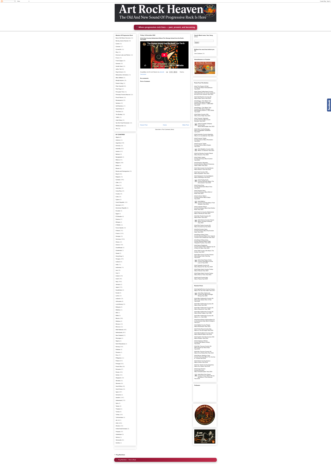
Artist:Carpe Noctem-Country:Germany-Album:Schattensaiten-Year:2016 (203, 370)
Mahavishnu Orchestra (122, 75)
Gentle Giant (119, 66)
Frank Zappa (119, 60)
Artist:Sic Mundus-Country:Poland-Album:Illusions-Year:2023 (203, 154)
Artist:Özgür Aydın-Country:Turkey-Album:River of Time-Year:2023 (203, 274)
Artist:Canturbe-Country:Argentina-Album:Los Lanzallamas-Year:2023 (203, 135)
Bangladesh (119, 157)
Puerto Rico (119, 366)
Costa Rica (119, 191)
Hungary (118, 259)
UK (116, 420)
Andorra (118, 140)
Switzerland (143, 74)
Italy (117, 281)
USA (117, 423)
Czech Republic (120, 202)
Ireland (117, 276)
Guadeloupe (119, 247)
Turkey (117, 414)
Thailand (118, 409)
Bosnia (117, 168)
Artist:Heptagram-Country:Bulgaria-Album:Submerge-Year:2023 (204, 176)
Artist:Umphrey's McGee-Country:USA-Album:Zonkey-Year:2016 (202, 342)
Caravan (118, 46)
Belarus (118, 159)
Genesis (118, 63)
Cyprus (118, 199)
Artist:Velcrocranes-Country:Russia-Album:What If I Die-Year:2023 (204, 168)
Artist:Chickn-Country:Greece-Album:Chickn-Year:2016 (202, 361)
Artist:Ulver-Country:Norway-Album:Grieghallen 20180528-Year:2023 (202, 130)
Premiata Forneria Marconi (123, 94)
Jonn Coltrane (198, 53)
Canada (118, 179)
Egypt (117, 213)
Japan (117, 287)
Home (165, 125)
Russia (117, 372)
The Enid (118, 111)
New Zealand (119, 335)
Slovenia (118, 383)
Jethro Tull (118, 69)
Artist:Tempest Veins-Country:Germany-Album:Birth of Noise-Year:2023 (203, 192)
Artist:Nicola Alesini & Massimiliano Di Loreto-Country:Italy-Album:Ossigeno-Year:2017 (204, 321)
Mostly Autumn (120, 80)
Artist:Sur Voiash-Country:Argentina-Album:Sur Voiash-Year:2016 (204, 365)
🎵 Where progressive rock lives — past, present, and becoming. (165, 27)
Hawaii (117, 253)
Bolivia (117, 165)
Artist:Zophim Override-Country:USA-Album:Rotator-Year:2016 (204, 337)
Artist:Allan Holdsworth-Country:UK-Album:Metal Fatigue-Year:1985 (204, 312)
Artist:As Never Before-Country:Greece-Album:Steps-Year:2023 (202, 197)
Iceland (118, 261)
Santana (118, 103)
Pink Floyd (118, 89)
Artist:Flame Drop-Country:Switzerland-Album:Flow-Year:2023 (203, 187)
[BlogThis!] (171, 72)
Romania (118, 369)
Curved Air (118, 49)
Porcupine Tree (120, 92)
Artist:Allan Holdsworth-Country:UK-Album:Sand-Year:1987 (204, 304)
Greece (118, 244)
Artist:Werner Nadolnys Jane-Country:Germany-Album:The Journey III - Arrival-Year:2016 (204, 357)
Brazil (117, 174)
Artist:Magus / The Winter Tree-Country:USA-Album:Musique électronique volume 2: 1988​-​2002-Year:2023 (203, 103)
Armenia (118, 145)
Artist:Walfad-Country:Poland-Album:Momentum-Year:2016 (202, 325)
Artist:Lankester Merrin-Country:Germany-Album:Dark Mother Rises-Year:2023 (204, 208)
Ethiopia (118, 222)
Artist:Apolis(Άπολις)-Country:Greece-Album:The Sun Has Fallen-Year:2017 (204, 289)
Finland (118, 230)
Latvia (117, 295)
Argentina (118, 143)
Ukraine (118, 426)
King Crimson (119, 72)
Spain (117, 392)
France (118, 233)
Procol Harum (119, 97)
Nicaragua (118, 338)
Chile (117, 182)
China (117, 185)
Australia (118, 148)
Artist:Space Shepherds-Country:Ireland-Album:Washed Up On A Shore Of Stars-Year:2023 (204, 247)
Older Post (185, 125)
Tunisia (118, 411)
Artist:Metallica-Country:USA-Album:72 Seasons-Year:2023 (206, 149)
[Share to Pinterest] (176, 72)
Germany (118, 239)
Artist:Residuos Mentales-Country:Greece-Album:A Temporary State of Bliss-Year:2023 (204, 164)
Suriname (118, 394)
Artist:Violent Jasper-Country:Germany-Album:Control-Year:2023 (203, 159)
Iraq (117, 273)
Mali (117, 312)
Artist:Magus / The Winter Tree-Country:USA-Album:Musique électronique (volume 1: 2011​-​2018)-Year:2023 (204, 109)
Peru (117, 355)
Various (118, 437)
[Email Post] (167, 72)
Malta (117, 315)
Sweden (118, 397)
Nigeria (118, 341)
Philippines (119, 358)
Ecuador (118, 210)
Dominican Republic (121, 208)
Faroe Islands (119, 227)
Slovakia (118, 380)
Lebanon (118, 298)
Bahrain (118, 154)
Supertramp (119, 108)
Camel (117, 43)
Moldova (118, 321)
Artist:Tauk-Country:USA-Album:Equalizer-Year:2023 (201, 172)
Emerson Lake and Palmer (123, 55)
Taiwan (117, 406)
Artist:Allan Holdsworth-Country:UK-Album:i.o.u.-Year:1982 (204, 316)
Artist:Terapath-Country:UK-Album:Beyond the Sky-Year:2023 (203, 266)
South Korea (119, 389)
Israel (117, 278)
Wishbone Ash (119, 125)
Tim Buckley (119, 114)
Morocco (118, 326)
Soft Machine (119, 106)
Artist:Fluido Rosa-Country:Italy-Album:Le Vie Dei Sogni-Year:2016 (203, 329)
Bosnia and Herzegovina (122, 171)
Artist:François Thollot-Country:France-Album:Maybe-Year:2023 (202, 145)
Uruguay (118, 431)
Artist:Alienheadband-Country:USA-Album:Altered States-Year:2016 (204, 333)
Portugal (118, 363)
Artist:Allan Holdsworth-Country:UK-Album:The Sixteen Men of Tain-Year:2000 (204, 300)
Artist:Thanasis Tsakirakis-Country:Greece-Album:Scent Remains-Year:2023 (202, 120)
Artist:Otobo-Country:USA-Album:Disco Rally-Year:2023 (202, 115)
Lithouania (118, 301)
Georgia (118, 236)
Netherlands (119, 332)
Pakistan (118, 349)
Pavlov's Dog (119, 83)
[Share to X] (173, 72)
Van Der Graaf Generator (122, 123)
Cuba (117, 196)
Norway (118, 346)
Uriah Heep (119, 120)
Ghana (117, 242)
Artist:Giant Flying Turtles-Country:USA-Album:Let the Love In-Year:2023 (205, 261)
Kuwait (117, 293)
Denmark (118, 205)
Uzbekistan (119, 434)
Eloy (117, 52)
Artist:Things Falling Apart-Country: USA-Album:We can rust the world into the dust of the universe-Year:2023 (204, 93)
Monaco (118, 324)
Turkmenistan (119, 417)
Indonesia (118, 267)
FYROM (118, 225)
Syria (117, 403)
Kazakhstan (119, 290)
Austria (117, 151)
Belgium (118, 162)
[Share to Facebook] (175, 72)
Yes (117, 128)
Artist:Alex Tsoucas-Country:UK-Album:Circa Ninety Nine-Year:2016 (204, 352)
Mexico (118, 318)
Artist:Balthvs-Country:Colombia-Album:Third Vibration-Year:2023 (206, 203)
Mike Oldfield (119, 77)
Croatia (118, 193)
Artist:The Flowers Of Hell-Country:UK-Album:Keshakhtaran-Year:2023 (203, 88)
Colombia (118, 188)
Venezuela (118, 440)
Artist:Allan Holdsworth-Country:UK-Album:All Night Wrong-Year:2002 (205, 294)
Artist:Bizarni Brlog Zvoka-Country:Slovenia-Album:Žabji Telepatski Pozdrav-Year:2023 (202, 241)
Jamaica (118, 284)
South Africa (119, 386)
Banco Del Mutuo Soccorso (123, 38)
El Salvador (119, 216)
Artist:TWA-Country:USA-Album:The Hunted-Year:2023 (204, 251)
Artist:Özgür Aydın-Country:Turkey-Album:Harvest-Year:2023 (203, 270)
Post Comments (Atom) (168, 129)
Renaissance (119, 100)
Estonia (118, 219)
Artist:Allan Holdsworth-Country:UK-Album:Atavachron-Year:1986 (204, 308)
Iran (117, 270)
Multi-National (119, 329)
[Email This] (170, 72)
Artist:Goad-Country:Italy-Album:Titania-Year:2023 (201, 278)
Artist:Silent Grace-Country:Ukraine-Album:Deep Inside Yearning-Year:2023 (204, 256)
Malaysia (118, 307)
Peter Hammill (119, 86)
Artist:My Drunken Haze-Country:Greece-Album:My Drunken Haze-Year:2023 (204, 231)
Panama (118, 352)
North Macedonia (120, 343)
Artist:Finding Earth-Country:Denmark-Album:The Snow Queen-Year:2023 (206, 181)
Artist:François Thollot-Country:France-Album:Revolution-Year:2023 (203, 140)
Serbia (117, 375)
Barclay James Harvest (122, 41)
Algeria (117, 137)
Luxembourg (119, 304)
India (117, 264)
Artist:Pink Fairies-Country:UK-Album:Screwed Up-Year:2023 (202, 226)
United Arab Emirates (121, 428)
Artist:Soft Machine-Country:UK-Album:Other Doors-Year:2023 (203, 97)
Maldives (118, 310)
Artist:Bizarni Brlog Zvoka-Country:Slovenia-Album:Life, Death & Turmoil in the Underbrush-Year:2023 (204, 236)
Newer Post (143, 125)
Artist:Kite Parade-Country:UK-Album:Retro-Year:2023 (202, 216)
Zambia (118, 443)
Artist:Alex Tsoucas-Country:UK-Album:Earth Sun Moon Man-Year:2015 (203, 348)
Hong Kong (119, 256)
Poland (117, 360)
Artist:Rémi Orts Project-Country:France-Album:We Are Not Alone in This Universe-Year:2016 (204, 376)
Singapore (118, 377)
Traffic (117, 117)
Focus (117, 58)
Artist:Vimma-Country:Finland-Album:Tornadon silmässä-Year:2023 (206, 221)
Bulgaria (118, 176)
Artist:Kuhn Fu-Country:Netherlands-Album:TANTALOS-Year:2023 (204, 212)
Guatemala (119, 250)
